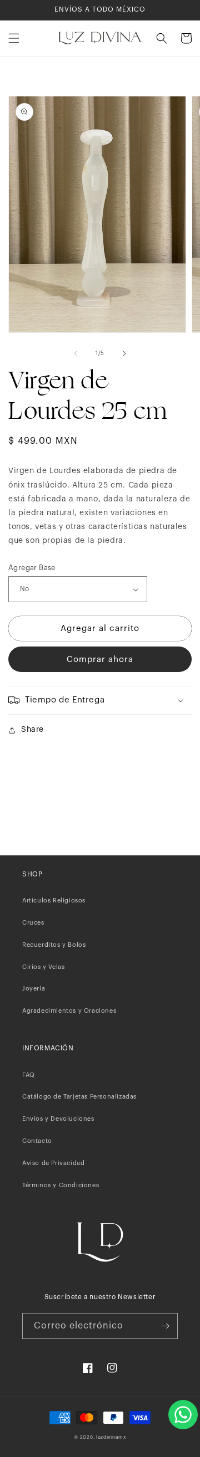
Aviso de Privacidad (53, 1163)
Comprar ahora (100, 659)
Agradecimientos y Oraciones (69, 1011)
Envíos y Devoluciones (58, 1119)
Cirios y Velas (43, 967)
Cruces (33, 923)
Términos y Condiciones (60, 1185)
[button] (14, 38)
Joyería (33, 989)
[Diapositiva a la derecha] (124, 353)
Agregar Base (32, 567)
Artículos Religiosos (54, 900)
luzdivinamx (111, 1437)
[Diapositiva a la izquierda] (75, 353)
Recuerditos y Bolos (54, 945)
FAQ (28, 1075)
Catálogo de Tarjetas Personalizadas (79, 1097)
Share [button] (32, 729)
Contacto (37, 1141)
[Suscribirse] (165, 1326)
